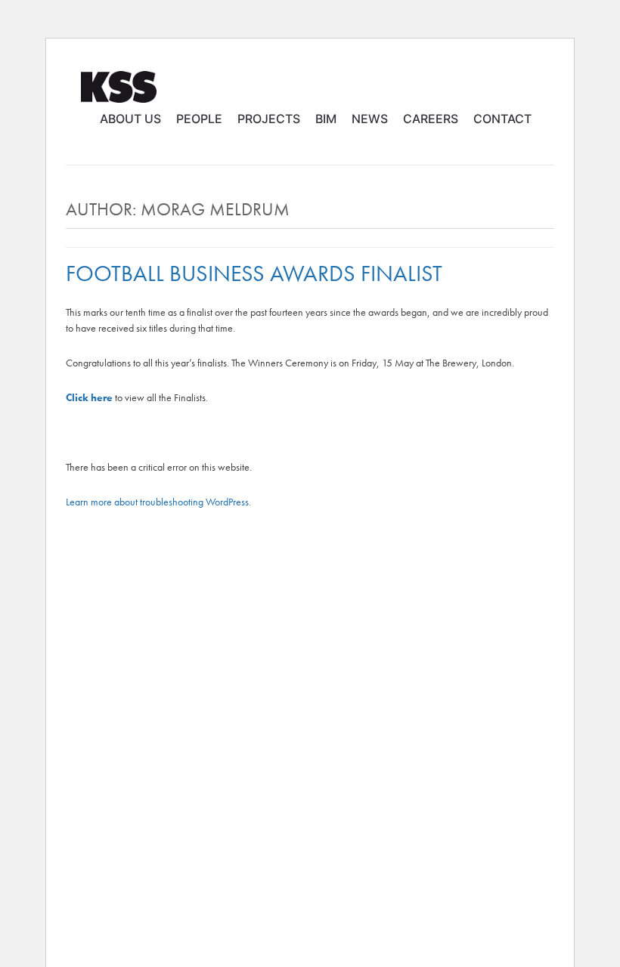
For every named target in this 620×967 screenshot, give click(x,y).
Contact (502, 118)
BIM (325, 118)
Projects (268, 118)
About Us (130, 118)
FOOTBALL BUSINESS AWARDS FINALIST (254, 273)
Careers (430, 118)
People (199, 118)
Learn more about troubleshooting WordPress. (158, 501)
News (370, 118)
